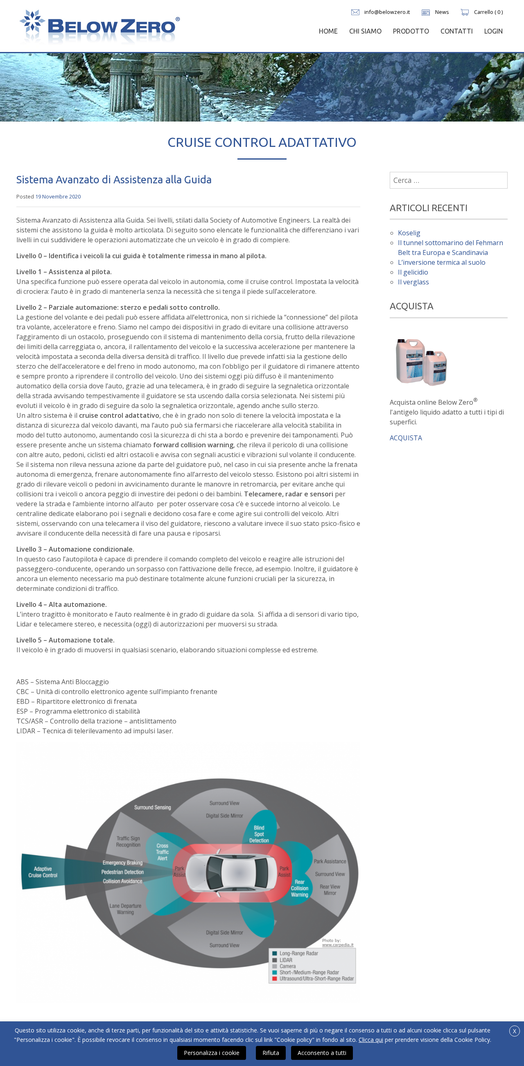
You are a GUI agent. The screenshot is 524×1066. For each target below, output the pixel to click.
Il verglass (413, 281)
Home (328, 31)
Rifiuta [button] (270, 1053)
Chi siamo (365, 31)
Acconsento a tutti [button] (322, 1053)
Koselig (409, 232)
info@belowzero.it (387, 12)
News (442, 12)
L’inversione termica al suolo (442, 262)
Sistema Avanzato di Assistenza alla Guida (114, 179)
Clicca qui (371, 1039)
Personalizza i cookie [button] (211, 1053)
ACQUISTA (406, 437)
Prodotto (411, 31)
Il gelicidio (413, 272)
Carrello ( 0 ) (488, 12)
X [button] (514, 1031)
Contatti (456, 31)
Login (493, 31)
